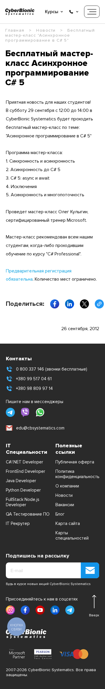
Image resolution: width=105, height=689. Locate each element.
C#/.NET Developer (24, 462)
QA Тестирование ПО (28, 514)
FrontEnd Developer (25, 471)
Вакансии (64, 504)
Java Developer (21, 480)
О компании (67, 486)
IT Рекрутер (18, 523)
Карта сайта (67, 523)
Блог (59, 514)
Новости (64, 495)
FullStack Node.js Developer (22, 502)
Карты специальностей (72, 535)
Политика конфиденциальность (77, 474)
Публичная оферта (74, 462)
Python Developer (23, 490)
